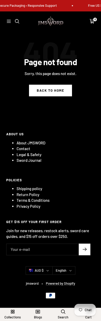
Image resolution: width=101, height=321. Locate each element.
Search (63, 317)
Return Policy (28, 194)
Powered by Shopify (60, 283)
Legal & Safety (29, 154)
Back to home (50, 90)
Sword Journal (29, 160)
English (61, 270)
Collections (12, 317)
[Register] (84, 249)
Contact (23, 148)
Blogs (38, 317)
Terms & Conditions (33, 200)
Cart (88, 317)
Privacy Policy (28, 206)
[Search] (17, 21)
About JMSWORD (31, 143)
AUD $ (39, 270)
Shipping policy (29, 188)
